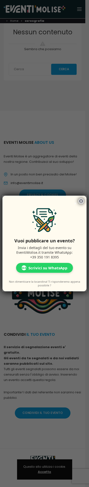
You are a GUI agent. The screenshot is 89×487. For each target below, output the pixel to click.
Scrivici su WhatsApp (44, 267)
